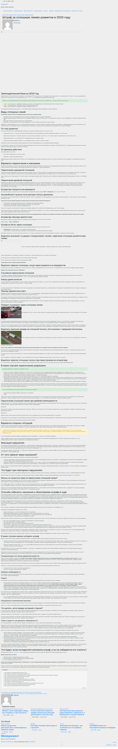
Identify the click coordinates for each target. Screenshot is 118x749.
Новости (45, 10)
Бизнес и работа (5, 724)
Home (114, 742)
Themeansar (32, 741)
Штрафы (51, 10)
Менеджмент (4, 4)
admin (17, 20)
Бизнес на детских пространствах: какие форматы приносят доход (14, 728)
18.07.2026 (64, 732)
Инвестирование (8, 10)
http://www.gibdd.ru (15, 652)
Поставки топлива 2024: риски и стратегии (44, 727)
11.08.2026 (35, 730)
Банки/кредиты (38, 10)
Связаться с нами (111, 745)
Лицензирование (18, 10)
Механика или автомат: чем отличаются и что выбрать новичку (71, 728)
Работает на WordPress (7, 741)
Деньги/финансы (28, 10)
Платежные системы (76, 10)
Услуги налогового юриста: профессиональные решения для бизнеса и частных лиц (42, 713)
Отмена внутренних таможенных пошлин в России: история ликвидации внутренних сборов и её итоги (24, 693)
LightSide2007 (43, 717)
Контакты (3, 733)
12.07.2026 (94, 730)
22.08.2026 (5, 732)
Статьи (62, 724)
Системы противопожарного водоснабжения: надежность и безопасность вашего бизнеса (72, 713)
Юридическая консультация (62, 10)
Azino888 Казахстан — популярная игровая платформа (102, 727)
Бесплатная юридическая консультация (13, 15)
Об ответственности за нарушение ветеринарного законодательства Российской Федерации (21, 692)
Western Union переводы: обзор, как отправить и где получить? (15, 712)
